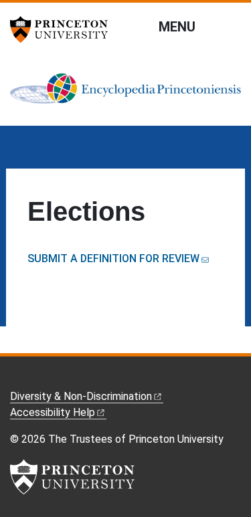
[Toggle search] (232, 26)
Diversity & (81, 396)
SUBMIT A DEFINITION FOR (113, 258)
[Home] (125, 93)
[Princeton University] (63, 29)
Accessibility (52, 412)
